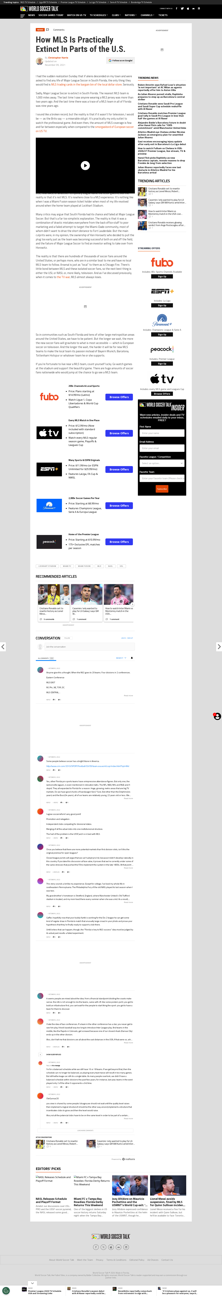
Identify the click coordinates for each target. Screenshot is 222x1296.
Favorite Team (147, 472)
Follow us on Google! (122, 60)
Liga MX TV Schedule (48, 2)
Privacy (99, 1260)
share (123, 700)
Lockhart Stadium (47, 566)
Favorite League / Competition (155, 457)
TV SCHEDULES (98, 15)
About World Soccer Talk (61, 1260)
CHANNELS (146, 15)
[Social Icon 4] (126, 1247)
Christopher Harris (58, 57)
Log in (123, 638)
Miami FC (67, 566)
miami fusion (84, 566)
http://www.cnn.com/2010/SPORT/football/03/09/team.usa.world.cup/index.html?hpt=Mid (87, 766)
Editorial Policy (136, 1260)
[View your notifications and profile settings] (132, 658)
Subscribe (162, 489)
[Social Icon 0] (96, 1247)
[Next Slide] (132, 604)
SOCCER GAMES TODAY (51, 15)
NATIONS (130, 15)
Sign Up (162, 276)
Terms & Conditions (116, 1260)
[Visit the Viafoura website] (128, 1159)
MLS (99, 566)
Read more (128, 695)
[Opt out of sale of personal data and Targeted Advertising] (6, 1290)
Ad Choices (152, 1260)
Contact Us (167, 1260)
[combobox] (161, 463)
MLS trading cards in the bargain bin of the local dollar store (86, 84)
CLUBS (115, 15)
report (130, 700)
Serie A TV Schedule (118, 2)
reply (48, 700)
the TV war (63, 277)
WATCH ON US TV (76, 15)
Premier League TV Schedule (73, 2)
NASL (110, 566)
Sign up (130, 638)
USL (121, 566)
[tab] (46, 658)
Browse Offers (119, 397)
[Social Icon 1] (103, 1247)
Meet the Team (85, 1260)
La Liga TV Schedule (97, 2)
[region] (85, 899)
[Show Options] (181, 463)
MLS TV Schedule (28, 2)
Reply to (53, 1065)
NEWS (31, 15)
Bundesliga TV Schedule (141, 2)
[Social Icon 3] (118, 1247)
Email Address (147, 441)
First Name (145, 426)
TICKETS (162, 15)
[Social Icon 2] (111, 1247)
